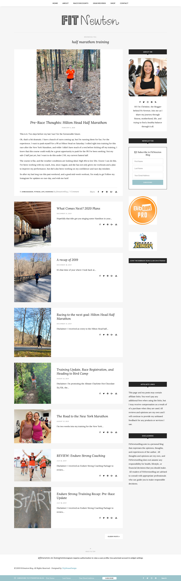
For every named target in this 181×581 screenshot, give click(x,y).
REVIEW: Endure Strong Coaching (81, 456)
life (43, 191)
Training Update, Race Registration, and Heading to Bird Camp (85, 371)
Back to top (90, 551)
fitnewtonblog (62, 191)
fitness (37, 191)
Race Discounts (80, 3)
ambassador (27, 191)
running (49, 191)
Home (55, 3)
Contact (124, 3)
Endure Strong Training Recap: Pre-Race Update (86, 496)
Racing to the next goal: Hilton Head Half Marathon (86, 317)
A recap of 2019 (67, 260)
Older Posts (113, 536)
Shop (113, 3)
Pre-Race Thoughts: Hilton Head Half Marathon (68, 122)
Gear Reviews (99, 3)
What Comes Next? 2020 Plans (78, 208)
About (66, 3)
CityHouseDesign (69, 568)
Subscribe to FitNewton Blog (149, 153)
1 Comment (74, 191)
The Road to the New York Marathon (82, 416)
